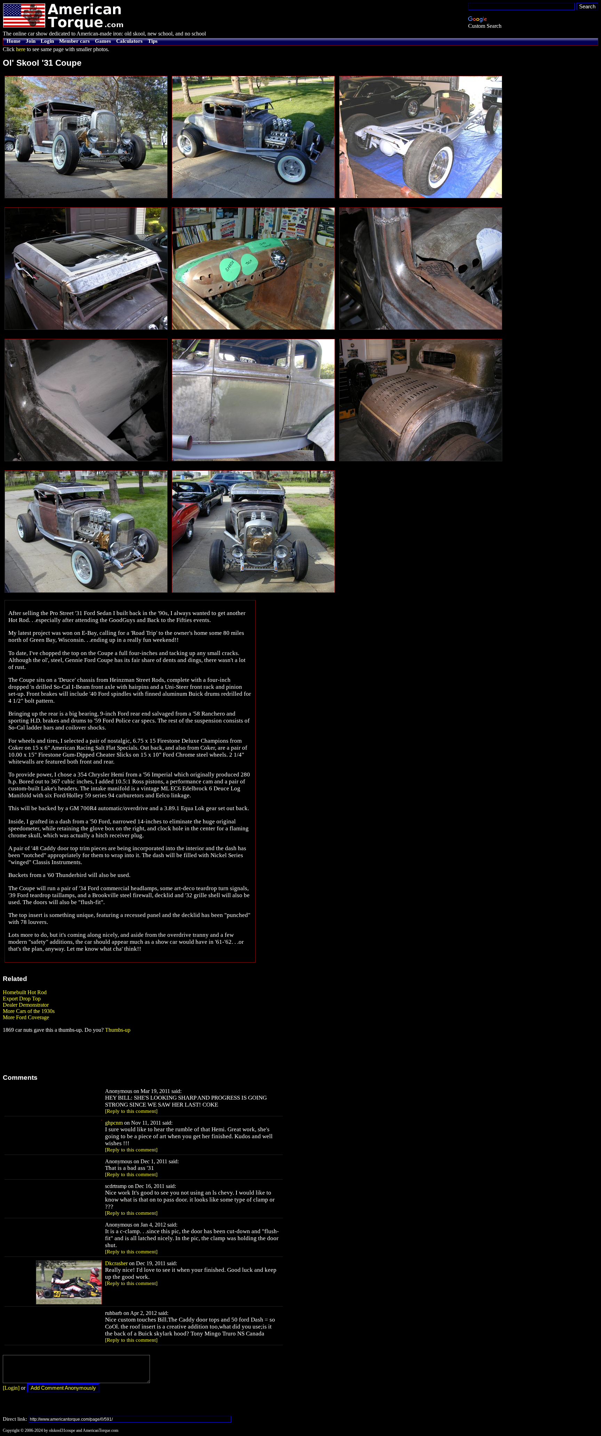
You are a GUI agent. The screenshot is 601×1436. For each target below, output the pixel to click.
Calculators (129, 41)
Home (14, 41)
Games (103, 41)
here (20, 49)
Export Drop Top (22, 999)
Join (30, 41)
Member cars (74, 41)
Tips (153, 41)
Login (47, 41)
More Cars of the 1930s (29, 1011)
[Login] (11, 1388)
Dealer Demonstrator (26, 1005)
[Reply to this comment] (131, 1111)
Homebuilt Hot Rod (25, 992)
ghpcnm (114, 1123)
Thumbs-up (117, 1030)
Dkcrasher (116, 1263)
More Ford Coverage (26, 1017)
